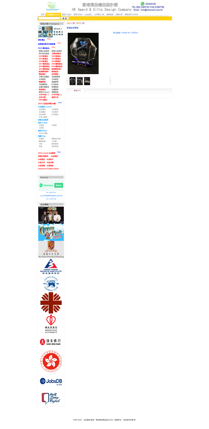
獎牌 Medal (78, 14)
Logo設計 (88, 14)
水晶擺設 (42, 112)
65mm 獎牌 (43, 133)
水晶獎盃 (55, 109)
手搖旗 (41, 139)
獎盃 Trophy (66, 14)
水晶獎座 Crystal (53, 15)
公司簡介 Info (99, 14)
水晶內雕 (42, 114)
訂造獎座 (55, 114)
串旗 (40, 146)
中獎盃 (54, 125)
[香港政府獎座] (72, 85)
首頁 (42, 14)
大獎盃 (41, 125)
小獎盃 (41, 128)
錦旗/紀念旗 (56, 139)
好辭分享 (119, 14)
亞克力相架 (43, 117)
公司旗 (54, 141)
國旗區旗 (42, 141)
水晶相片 (55, 112)
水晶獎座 (42, 109)
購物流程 (110, 14)
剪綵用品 (55, 146)
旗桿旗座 (55, 144)
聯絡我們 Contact (131, 14)
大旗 (40, 144)
